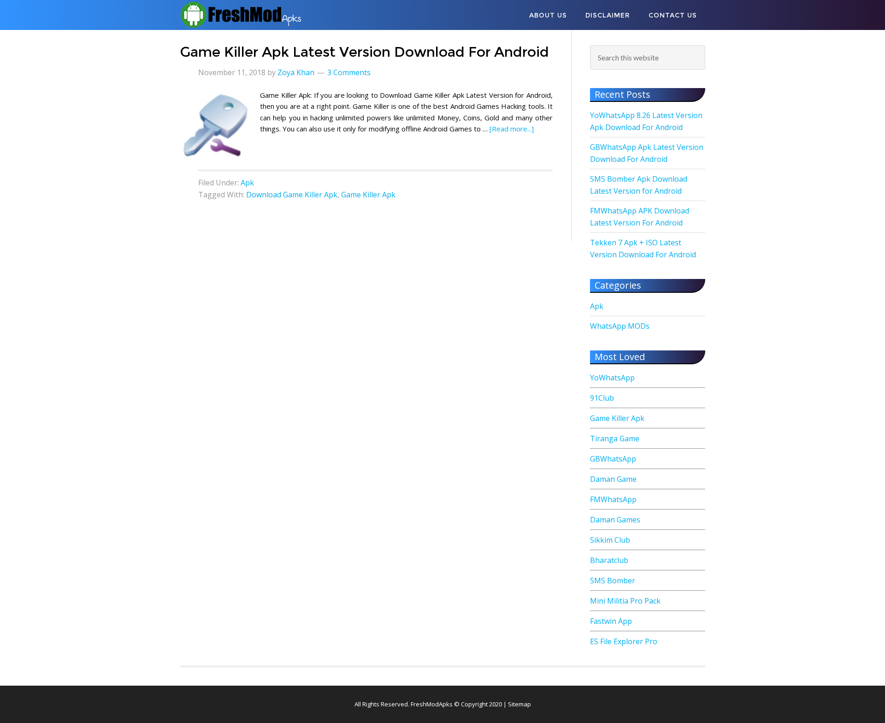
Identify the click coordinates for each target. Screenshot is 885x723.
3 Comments (349, 72)
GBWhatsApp (613, 459)
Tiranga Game (614, 438)
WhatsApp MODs (619, 326)
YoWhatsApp (612, 378)
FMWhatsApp (613, 499)
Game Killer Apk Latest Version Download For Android (364, 51)
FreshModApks (253, 15)
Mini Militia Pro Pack (625, 601)
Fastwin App (611, 621)
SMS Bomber (612, 580)
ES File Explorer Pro (623, 641)
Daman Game (613, 479)
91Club (602, 398)
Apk (247, 183)
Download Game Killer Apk (291, 195)
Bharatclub (609, 560)
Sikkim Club (610, 540)
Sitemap (519, 704)
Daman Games (615, 520)
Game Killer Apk (368, 195)
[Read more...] (512, 128)
